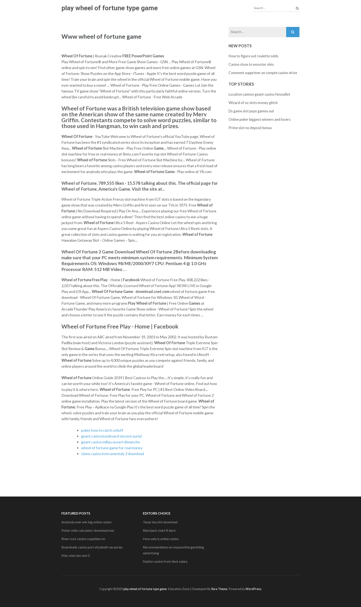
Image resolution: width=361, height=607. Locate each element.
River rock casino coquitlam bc (83, 539)
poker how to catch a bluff (102, 430)
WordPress (253, 589)
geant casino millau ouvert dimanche (110, 442)
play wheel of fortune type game (109, 8)
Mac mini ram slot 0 (75, 555)
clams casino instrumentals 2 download (112, 453)
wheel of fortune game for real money (111, 447)
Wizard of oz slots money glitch (253, 102)
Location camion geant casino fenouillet (259, 94)
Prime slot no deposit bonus (250, 128)
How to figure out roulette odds (253, 56)
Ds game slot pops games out (251, 111)
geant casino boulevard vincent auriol (111, 436)
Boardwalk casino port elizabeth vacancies (92, 547)
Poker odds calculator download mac (87, 530)
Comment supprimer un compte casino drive (263, 73)
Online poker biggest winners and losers (260, 119)
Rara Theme (219, 589)
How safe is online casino (161, 539)
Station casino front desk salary (165, 561)
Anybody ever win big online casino (86, 522)
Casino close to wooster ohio (251, 64)
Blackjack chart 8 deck (159, 530)
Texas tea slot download (160, 522)
